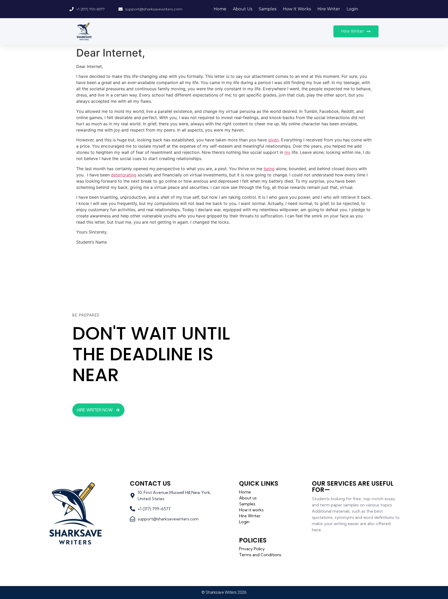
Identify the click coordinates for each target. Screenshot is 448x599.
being (269, 168)
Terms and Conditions (260, 554)
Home (220, 8)
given (273, 139)
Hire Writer (328, 8)
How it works (297, 8)
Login (352, 8)
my (287, 152)
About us (242, 8)
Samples (267, 8)
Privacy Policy (252, 548)
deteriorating (123, 174)
